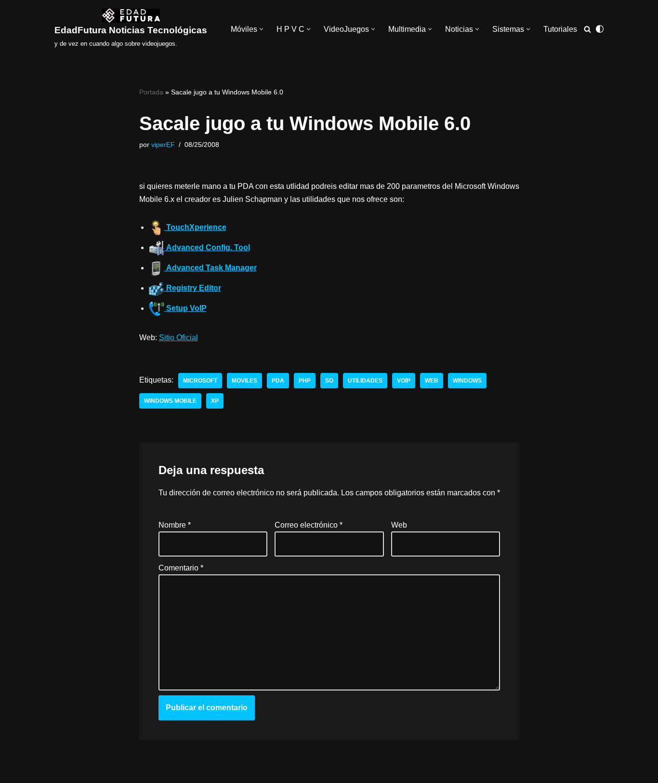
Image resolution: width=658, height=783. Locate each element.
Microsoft (200, 380)
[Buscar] (587, 29)
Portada (151, 92)
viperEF (163, 144)
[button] (261, 29)
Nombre (174, 525)
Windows (467, 380)
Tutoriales (560, 29)
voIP (403, 380)
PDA (278, 380)
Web (431, 380)
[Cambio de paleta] (600, 29)
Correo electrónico (308, 525)
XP (215, 401)
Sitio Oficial (178, 337)
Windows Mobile (170, 401)
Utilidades (365, 380)
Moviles (244, 380)
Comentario (180, 568)
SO (329, 380)
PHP (305, 380)
